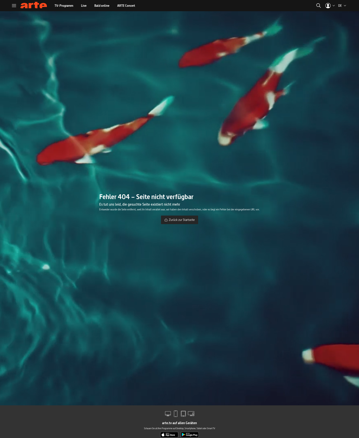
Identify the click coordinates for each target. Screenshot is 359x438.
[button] (286, 5)
